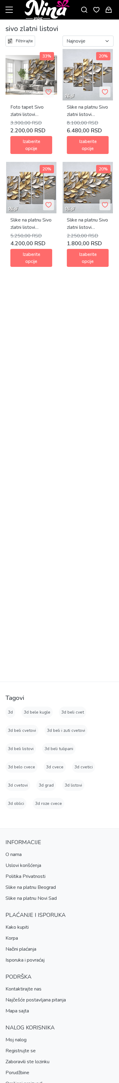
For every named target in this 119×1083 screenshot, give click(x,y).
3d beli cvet (72, 712)
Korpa (11, 938)
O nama (13, 854)
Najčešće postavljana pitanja (35, 1000)
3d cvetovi (18, 785)
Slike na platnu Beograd (30, 887)
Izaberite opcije (31, 145)
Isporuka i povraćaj (25, 960)
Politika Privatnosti (25, 876)
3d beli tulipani (59, 749)
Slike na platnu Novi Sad (31, 898)
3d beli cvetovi (22, 730)
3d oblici (16, 803)
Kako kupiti (17, 927)
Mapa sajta (17, 1011)
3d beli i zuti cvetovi (66, 730)
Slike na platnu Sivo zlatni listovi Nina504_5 (87, 111)
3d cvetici (83, 767)
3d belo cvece (21, 767)
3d (10, 712)
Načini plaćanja (20, 949)
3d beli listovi (21, 749)
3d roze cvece (48, 803)
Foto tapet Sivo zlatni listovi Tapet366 (27, 111)
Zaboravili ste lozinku (27, 1061)
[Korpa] (109, 9)
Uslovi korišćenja (23, 865)
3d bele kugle (37, 712)
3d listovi (73, 785)
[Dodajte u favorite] (48, 92)
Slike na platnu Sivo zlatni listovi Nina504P (87, 224)
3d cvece (54, 767)
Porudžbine (17, 1072)
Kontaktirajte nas (23, 989)
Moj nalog (16, 1039)
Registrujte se (20, 1050)
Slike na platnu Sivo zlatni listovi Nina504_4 (31, 224)
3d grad (46, 785)
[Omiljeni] (96, 9)
